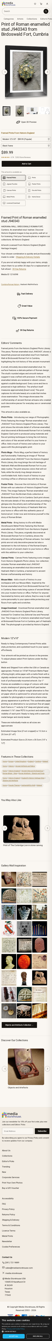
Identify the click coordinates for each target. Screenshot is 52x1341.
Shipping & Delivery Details (28, 257)
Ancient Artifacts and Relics (25, 766)
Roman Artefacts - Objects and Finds (31, 773)
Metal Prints (7, 1236)
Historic (11, 766)
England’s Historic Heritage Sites (33, 778)
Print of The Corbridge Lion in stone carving (23, 845)
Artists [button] (20, 19)
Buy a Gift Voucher (10, 1188)
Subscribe (42, 1131)
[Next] (47, 72)
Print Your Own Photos (12, 1182)
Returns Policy (8, 1214)
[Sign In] (47, 4)
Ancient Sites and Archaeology (32, 771)
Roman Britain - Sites (10, 773)
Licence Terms (8, 1230)
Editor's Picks (8, 1161)
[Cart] (41, 4)
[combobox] (23, 11)
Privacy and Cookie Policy (16, 1329)
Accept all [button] (13, 1336)
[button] (26, 1331)
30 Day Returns (19, 269)
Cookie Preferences (11, 1247)
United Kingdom (20, 761)
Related (45, 761)
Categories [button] (9, 19)
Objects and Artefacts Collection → (19, 1025)
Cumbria (38, 761)
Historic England (14, 771)
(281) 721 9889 (12, 1262)
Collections (32, 19)
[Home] (10, 4)
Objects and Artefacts (10, 780)
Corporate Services (10, 1177)
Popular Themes (14, 785)
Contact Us (7, 1257)
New (4, 1172)
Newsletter (7, 1241)
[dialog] (26, 1328)
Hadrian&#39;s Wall (28, 785)
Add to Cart (26, 164)
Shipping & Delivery (10, 1220)
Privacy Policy (8, 1209)
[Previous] (4, 72)
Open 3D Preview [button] (29, 122)
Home (5, 761)
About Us (6, 1150)
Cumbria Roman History (10, 284)
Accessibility (8, 1198)
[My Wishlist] (35, 4)
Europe (10, 761)
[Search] (46, 11)
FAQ (4, 1204)
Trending (6, 1166)
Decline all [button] (38, 1336)
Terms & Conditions (11, 1225)
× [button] (49, 1319)
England (31, 761)
